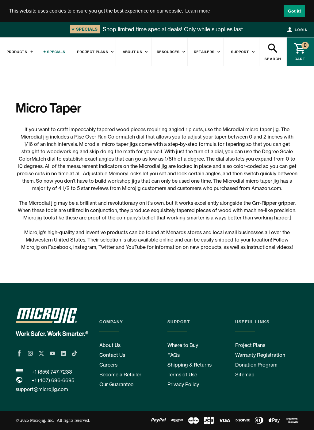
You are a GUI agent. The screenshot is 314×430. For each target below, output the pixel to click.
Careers (108, 365)
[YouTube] (52, 353)
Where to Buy (182, 345)
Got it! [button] (294, 11)
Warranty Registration (260, 355)
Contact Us (112, 355)
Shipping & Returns (189, 365)
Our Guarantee (116, 384)
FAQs (173, 355)
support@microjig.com (42, 389)
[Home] (55, 316)
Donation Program (256, 365)
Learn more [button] (197, 10)
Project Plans (250, 345)
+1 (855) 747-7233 (52, 372)
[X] (41, 353)
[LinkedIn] (63, 353)
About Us (110, 345)
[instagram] (30, 353)
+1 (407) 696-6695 (53, 380)
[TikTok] (74, 353)
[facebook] (19, 353)
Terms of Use (182, 374)
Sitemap (245, 374)
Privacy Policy (183, 384)
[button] (94, 52)
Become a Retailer (120, 374)
